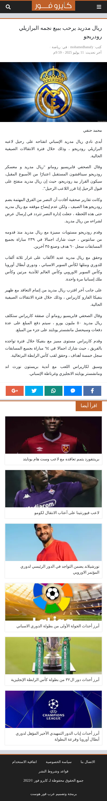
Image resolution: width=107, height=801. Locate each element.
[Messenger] (73, 391)
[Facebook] (92, 391)
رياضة (56, 47)
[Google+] (15, 391)
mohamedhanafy (81, 47)
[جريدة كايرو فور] (53, 6)
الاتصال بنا (88, 762)
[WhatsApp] (53, 391)
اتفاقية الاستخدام (24, 762)
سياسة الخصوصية (59, 762)
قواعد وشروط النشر (53, 771)
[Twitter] (34, 391)
